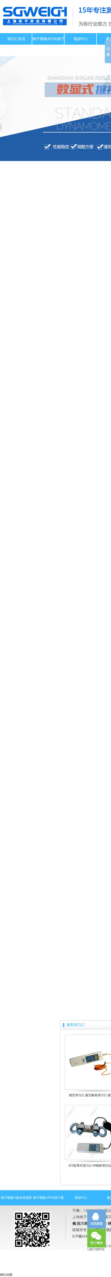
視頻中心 (81, 39)
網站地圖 (6, 1274)
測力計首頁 (16, 39)
